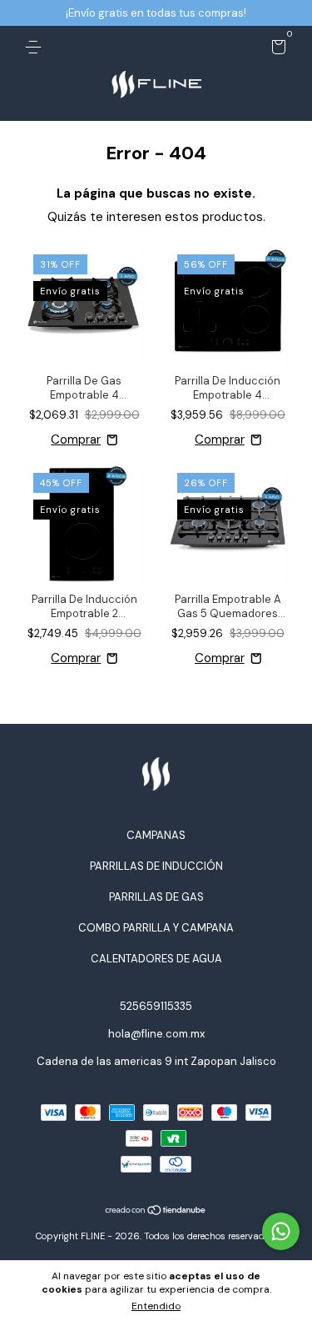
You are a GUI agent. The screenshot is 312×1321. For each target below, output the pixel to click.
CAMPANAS (156, 835)
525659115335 (156, 1006)
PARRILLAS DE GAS (156, 897)
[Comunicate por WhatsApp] (281, 1231)
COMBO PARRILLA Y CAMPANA (156, 928)
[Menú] (36, 47)
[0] (276, 49)
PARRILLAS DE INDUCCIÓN (156, 866)
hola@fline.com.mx (156, 1034)
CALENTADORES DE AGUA (156, 959)
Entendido (156, 1306)
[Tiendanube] (156, 1211)
